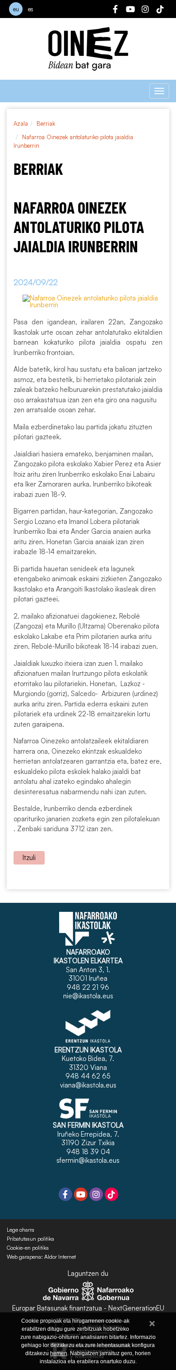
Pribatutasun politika (30, 1239)
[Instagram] (145, 10)
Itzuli (29, 857)
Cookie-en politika (28, 1248)
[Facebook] (115, 10)
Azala (21, 123)
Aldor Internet (60, 1257)
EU (16, 9)
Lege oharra (20, 1230)
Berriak (46, 123)
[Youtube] (130, 10)
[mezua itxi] (152, 1322)
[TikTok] (160, 10)
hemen (58, 1353)
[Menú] (159, 91)
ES (30, 9)
